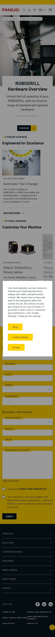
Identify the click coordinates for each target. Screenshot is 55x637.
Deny (15, 326)
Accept (16, 347)
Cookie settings (20, 337)
